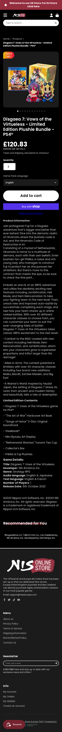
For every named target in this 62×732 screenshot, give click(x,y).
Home (6, 38)
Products (17, 38)
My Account (9, 691)
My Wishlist (9, 701)
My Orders (8, 696)
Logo (19, 15)
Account (51, 15)
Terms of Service (12, 628)
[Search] (55, 22)
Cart (57, 15)
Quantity (8, 160)
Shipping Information (14, 633)
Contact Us (9, 642)
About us (8, 619)
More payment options (31, 213)
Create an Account (14, 705)
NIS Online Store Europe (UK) (28, 721)
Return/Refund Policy (15, 637)
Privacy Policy (10, 623)
